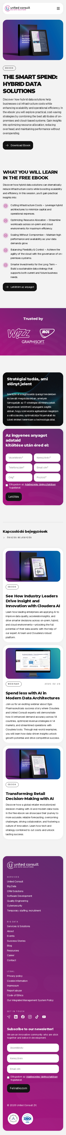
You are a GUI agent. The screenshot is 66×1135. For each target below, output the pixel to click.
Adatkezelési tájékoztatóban (42, 1076)
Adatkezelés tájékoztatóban (40, 484)
